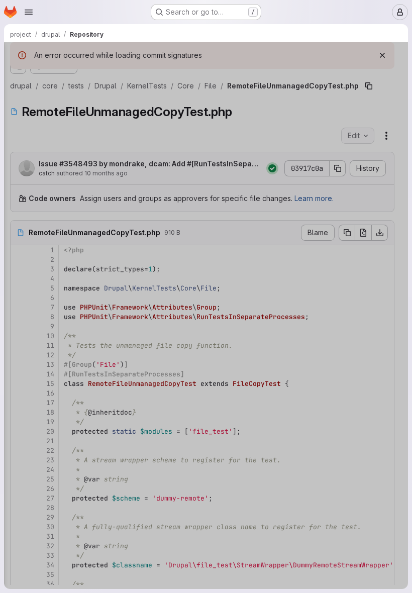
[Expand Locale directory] (58, 530)
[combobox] (82, 76)
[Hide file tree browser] (18, 56)
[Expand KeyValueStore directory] (58, 498)
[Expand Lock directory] (58, 546)
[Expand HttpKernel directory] (58, 450)
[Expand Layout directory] (58, 514)
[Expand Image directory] (58, 466)
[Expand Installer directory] (58, 482)
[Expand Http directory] (58, 434)
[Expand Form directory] (58, 385)
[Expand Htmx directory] (58, 418)
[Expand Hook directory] (58, 402)
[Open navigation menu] (29, 12)
